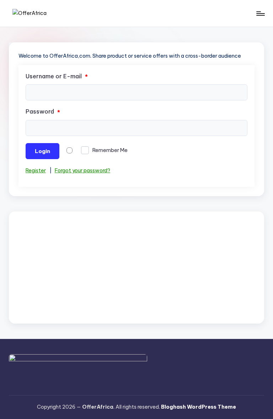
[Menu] (260, 13)
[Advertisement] (136, 267)
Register (36, 170)
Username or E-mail (57, 76)
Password (43, 111)
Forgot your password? (82, 170)
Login (42, 151)
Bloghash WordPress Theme (198, 407)
